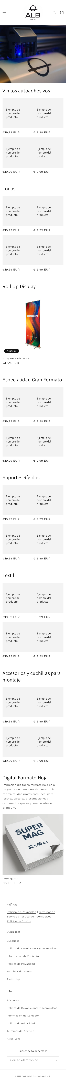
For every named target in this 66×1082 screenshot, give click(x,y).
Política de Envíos (19, 921)
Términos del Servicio (20, 971)
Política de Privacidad (21, 912)
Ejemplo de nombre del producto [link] (13, 113)
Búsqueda (13, 940)
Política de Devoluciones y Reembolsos (32, 948)
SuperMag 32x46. (10, 878)
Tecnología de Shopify (42, 1076)
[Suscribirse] (55, 1060)
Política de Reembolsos (35, 916)
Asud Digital (27, 1076)
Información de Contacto (23, 956)
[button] (4, 12)
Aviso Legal (14, 979)
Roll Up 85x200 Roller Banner (16, 358)
